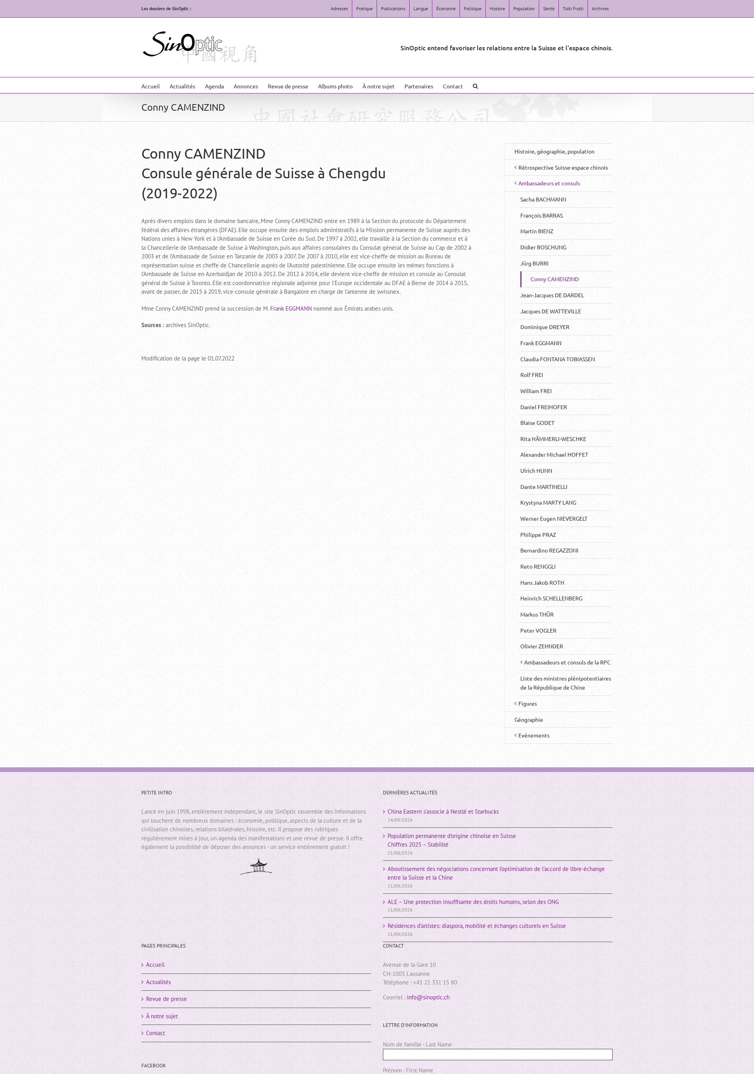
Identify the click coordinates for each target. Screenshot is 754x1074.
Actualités (158, 982)
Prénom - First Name (408, 1070)
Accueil (155, 964)
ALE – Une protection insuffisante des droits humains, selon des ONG (473, 902)
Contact (155, 1033)
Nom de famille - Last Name (417, 1044)
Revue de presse (166, 999)
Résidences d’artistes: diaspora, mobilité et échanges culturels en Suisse (477, 925)
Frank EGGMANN (291, 308)
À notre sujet (162, 1016)
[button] (475, 85)
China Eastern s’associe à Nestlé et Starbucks (443, 811)
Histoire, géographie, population (554, 151)
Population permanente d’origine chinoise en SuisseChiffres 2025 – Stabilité (452, 840)
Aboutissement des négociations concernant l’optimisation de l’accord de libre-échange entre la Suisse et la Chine (496, 873)
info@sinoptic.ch (428, 997)
